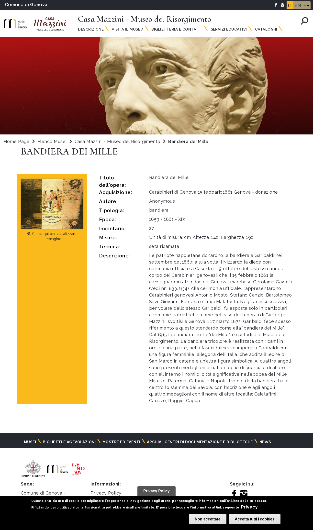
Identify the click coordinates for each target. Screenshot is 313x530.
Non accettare (208, 519)
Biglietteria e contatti (176, 29)
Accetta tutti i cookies (255, 519)
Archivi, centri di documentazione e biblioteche (200, 442)
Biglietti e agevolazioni (69, 442)
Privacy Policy (106, 493)
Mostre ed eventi (121, 442)
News (265, 442)
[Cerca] (304, 21)
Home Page (16, 141)
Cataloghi (266, 29)
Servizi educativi (229, 29)
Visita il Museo (127, 29)
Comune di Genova (26, 4)
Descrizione (91, 29)
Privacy (249, 506)
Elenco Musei (52, 141)
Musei (30, 442)
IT (290, 5)
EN (298, 5)
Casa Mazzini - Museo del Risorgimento (118, 141)
